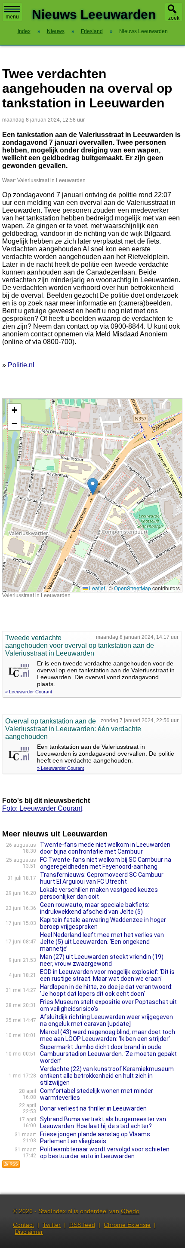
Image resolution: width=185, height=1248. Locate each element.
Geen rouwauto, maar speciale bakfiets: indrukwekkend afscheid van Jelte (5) (94, 908)
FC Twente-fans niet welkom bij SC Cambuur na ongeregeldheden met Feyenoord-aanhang (105, 863)
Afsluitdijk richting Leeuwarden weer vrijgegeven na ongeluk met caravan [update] (106, 1020)
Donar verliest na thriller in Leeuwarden (93, 1108)
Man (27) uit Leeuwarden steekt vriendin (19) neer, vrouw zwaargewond (101, 960)
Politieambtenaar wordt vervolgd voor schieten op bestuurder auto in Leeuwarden (105, 1153)
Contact (23, 1224)
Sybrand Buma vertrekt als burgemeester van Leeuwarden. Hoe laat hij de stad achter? (103, 1122)
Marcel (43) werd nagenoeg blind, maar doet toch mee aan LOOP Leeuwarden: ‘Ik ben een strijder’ (107, 1035)
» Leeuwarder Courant (28, 691)
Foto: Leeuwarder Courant (42, 808)
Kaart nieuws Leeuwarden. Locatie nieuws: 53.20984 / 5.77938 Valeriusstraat (91, 495)
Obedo (130, 1211)
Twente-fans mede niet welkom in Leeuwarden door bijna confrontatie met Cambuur (105, 848)
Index (24, 31)
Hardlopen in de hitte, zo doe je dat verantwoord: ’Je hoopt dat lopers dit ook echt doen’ (106, 990)
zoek (173, 18)
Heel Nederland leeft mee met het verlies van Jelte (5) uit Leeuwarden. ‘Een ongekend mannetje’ (102, 941)
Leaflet (96, 588)
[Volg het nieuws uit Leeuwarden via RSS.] (11, 1166)
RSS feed (82, 1224)
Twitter (52, 1224)
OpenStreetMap (132, 588)
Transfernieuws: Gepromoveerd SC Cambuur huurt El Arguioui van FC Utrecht (101, 878)
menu (12, 17)
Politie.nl (21, 365)
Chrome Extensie (127, 1224)
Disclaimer (29, 1231)
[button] (92, 486)
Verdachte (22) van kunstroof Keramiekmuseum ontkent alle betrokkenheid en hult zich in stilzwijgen (107, 1075)
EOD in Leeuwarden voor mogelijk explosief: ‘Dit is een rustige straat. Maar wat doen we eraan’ (107, 975)
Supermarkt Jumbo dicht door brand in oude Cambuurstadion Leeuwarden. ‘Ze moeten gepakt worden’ (108, 1054)
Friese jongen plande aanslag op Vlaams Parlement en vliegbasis (95, 1137)
